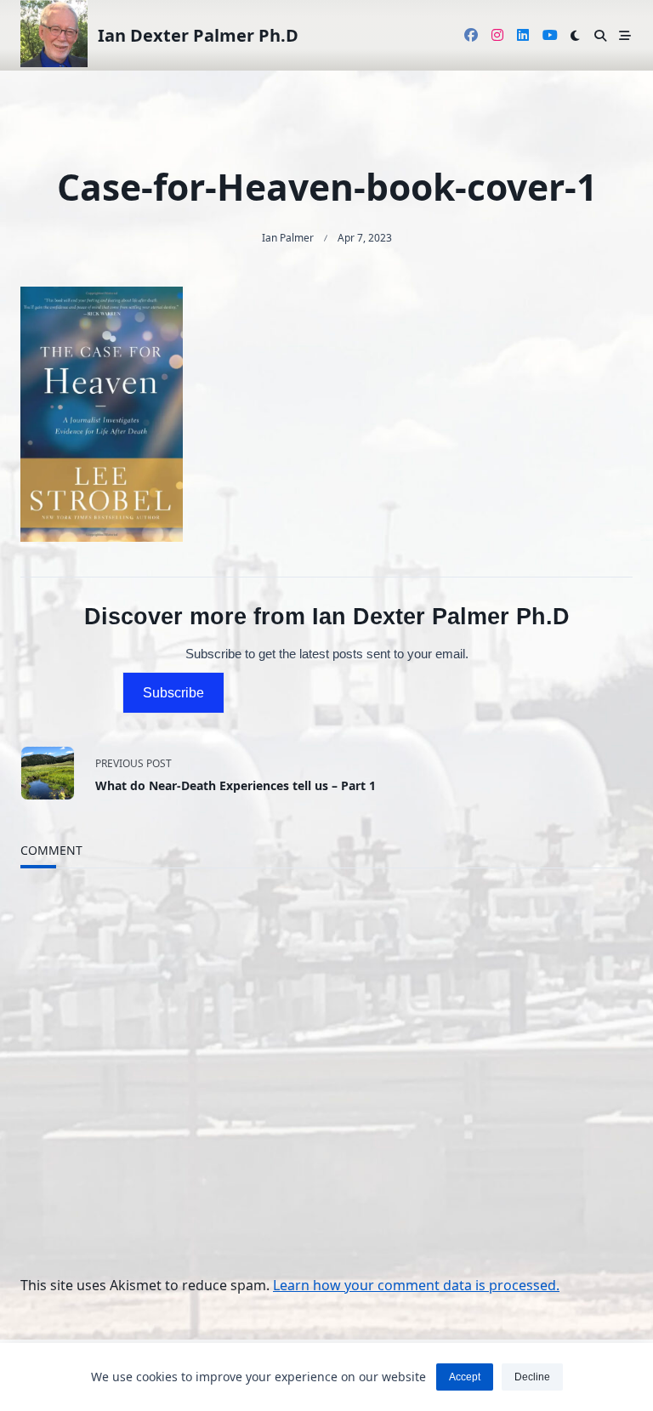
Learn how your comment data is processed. (416, 1285)
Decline (532, 1377)
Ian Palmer (288, 237)
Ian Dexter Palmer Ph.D (198, 35)
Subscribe (173, 693)
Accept (464, 1377)
